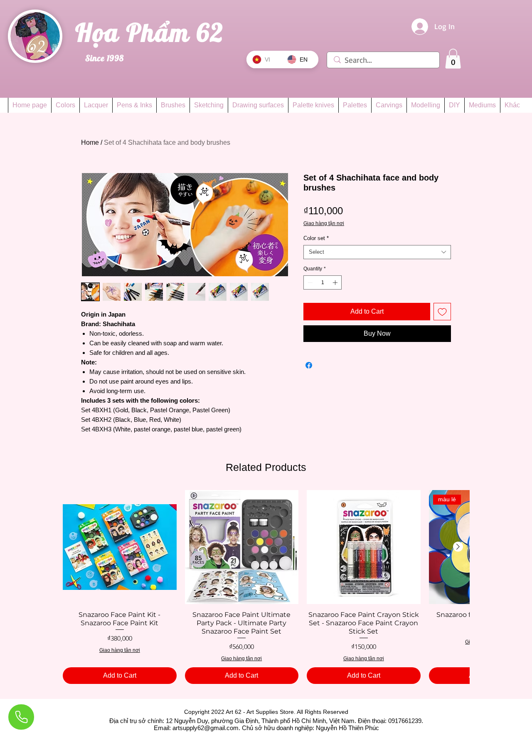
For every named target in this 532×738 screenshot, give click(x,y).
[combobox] (377, 252)
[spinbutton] (322, 282)
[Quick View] (120, 547)
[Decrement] (309, 282)
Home (90, 142)
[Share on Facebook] (309, 365)
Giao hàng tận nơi (323, 223)
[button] (453, 59)
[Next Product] (458, 547)
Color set (316, 238)
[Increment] (335, 282)
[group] (266, 587)
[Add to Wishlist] (442, 311)
